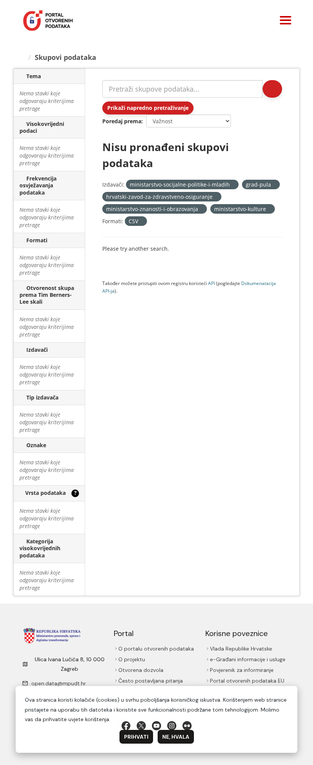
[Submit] (271, 89)
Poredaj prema (121, 121)
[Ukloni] (233, 185)
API (211, 283)
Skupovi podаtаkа (66, 57)
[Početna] (22, 57)
